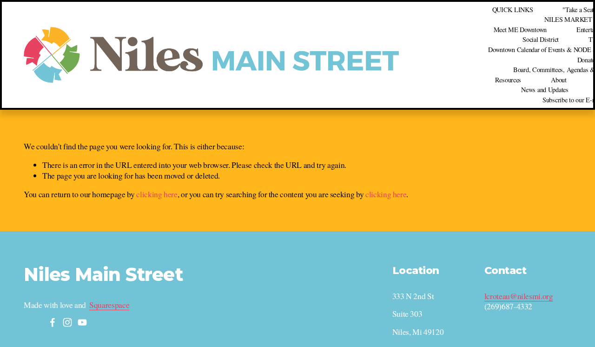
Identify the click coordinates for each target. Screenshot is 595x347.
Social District (540, 39)
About (559, 79)
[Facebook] (52, 322)
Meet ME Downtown (520, 29)
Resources (508, 79)
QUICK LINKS (512, 9)
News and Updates (544, 89)
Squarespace (109, 305)
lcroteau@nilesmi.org (518, 296)
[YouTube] (82, 322)
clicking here (156, 194)
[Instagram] (67, 322)
